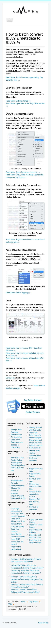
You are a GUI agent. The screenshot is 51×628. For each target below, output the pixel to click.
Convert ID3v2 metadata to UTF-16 (35, 494)
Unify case (15, 439)
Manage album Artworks (17, 481)
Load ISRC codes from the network (17, 541)
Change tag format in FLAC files (35, 486)
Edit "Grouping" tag (17, 469)
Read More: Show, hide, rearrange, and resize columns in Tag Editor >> (24, 176)
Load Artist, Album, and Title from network (18, 521)
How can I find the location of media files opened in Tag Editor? (26, 560)
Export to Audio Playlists (35, 531)
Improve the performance (16, 548)
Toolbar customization (35, 454)
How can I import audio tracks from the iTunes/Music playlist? (27, 585)
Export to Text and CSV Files (35, 536)
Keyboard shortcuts (33, 459)
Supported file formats (35, 474)
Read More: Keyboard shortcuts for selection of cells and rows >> (25, 240)
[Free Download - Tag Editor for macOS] (25, 148)
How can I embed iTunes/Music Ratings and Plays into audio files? (25, 590)
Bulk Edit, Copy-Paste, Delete (18, 458)
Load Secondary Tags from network (17, 529)
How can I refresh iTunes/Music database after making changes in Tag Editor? (26, 579)
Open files (33, 432)
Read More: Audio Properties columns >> (23, 172)
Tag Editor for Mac (33, 400)
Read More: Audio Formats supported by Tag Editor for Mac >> (24, 78)
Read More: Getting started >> (18, 100)
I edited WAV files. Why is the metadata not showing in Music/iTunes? (27, 566)
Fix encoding (16, 437)
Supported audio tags (35, 469)
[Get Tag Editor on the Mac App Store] (13, 405)
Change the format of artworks (15, 490)
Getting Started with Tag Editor (35, 428)
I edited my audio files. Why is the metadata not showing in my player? (26, 571)
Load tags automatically (16, 509)
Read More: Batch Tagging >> (18, 292)
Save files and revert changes (35, 436)
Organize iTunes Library (35, 525)
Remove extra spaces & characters (17, 445)
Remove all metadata (33, 508)
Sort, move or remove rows (34, 449)
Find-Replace (16, 462)
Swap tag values (18, 465)
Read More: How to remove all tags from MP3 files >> (24, 359)
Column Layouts (35, 445)
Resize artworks (17, 485)
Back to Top (43, 622)
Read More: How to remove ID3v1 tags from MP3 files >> (24, 349)
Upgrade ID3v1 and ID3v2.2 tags (35, 502)
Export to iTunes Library (36, 520)
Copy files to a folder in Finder (35, 541)
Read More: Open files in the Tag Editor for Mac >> (25, 104)
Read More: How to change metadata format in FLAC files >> (25, 354)
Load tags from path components (18, 514)
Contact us (10, 377)
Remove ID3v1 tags (35, 480)
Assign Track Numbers (16, 430)
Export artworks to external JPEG (18, 497)
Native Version (33, 412)
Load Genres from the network (18, 535)
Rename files (16, 434)
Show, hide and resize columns (35, 441)
